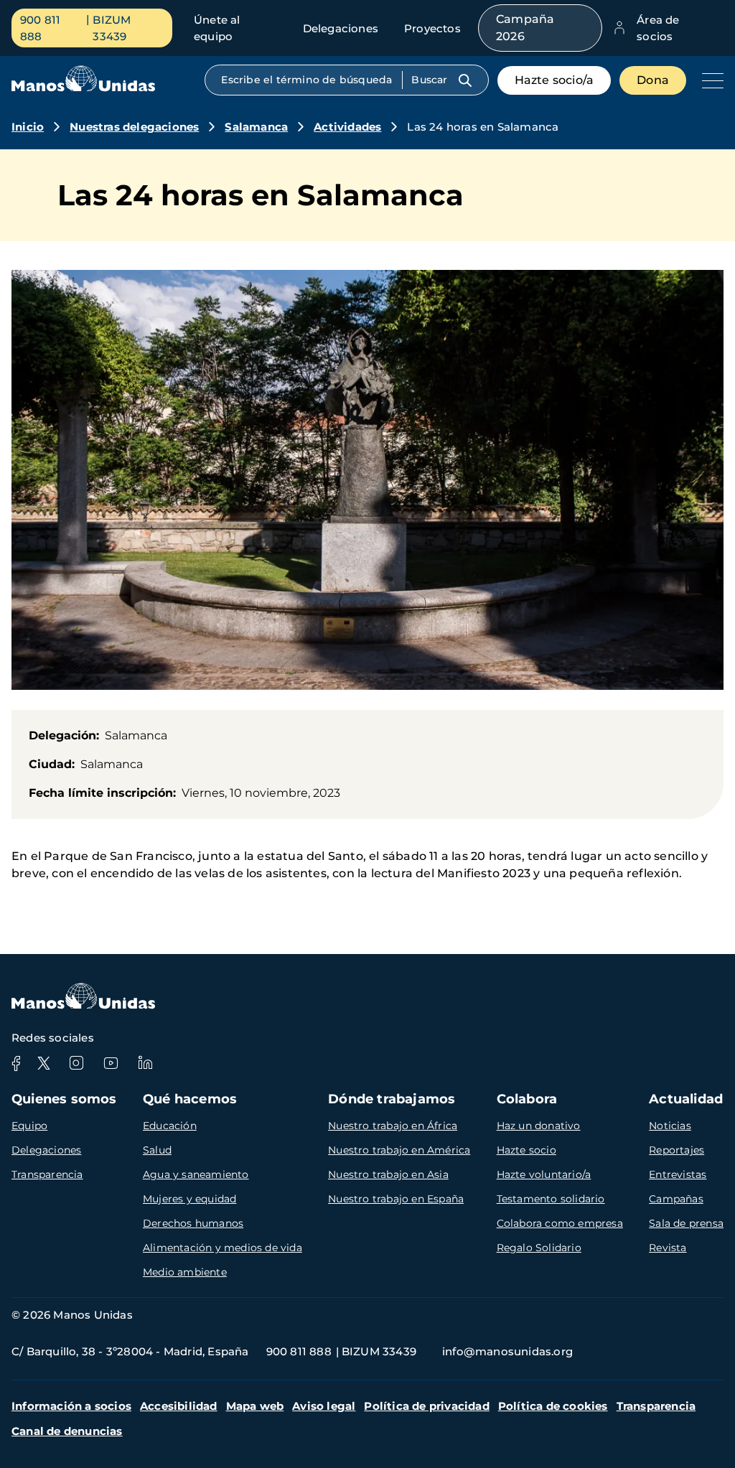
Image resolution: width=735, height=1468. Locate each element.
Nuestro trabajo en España (396, 1198)
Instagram (76, 1063)
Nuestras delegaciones (134, 127)
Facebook (15, 1063)
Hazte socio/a (554, 80)
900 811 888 (40, 28)
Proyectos (432, 28)
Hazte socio (526, 1150)
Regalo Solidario (539, 1247)
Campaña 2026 (525, 27)
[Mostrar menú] (709, 80)
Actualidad (686, 1099)
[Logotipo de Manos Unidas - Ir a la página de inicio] (83, 88)
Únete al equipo (217, 28)
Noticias (670, 1125)
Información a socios (71, 1406)
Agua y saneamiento (196, 1174)
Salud (157, 1150)
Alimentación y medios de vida (222, 1247)
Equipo (29, 1125)
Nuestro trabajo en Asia (388, 1174)
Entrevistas (677, 1174)
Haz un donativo (539, 1125)
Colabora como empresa (560, 1223)
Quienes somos (64, 1099)
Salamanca (256, 127)
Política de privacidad (426, 1406)
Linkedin (145, 1063)
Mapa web (255, 1406)
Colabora (527, 1099)
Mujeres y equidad (189, 1198)
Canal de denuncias (67, 1431)
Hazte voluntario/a (544, 1174)
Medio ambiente (185, 1272)
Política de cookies (553, 1406)
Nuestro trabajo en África (392, 1125)
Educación (170, 1125)
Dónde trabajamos (391, 1099)
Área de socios (658, 28)
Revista (667, 1247)
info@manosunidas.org (507, 1351)
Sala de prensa (686, 1223)
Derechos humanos (193, 1223)
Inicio (27, 127)
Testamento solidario (551, 1198)
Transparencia (47, 1174)
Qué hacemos (190, 1099)
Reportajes (676, 1150)
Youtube (110, 1063)
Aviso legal (323, 1406)
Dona (653, 80)
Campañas (676, 1198)
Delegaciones (340, 28)
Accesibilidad (178, 1406)
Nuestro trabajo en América (399, 1150)
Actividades (347, 127)
